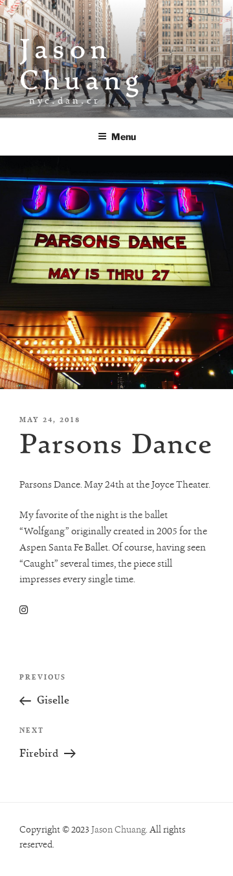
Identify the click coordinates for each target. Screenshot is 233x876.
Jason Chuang (81, 64)
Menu (123, 136)
